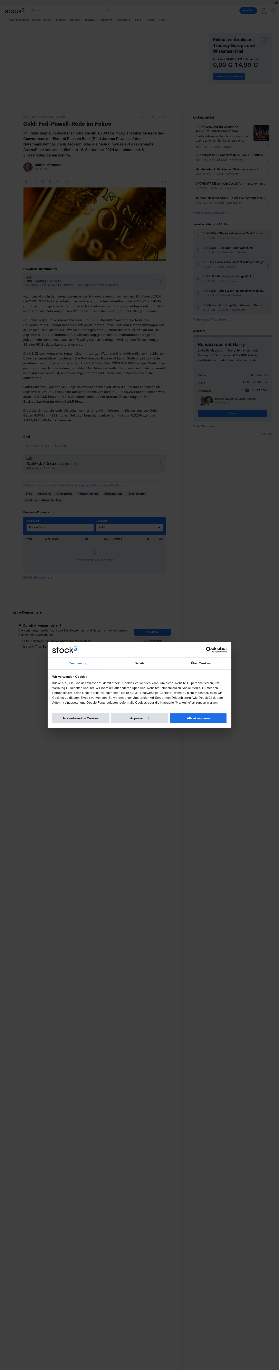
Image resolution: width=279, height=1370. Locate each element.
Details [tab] (140, 663)
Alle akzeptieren (198, 718)
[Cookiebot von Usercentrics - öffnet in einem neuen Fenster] (209, 650)
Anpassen (137, 718)
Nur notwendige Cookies (80, 718)
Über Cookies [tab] (201, 663)
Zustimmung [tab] (78, 663)
